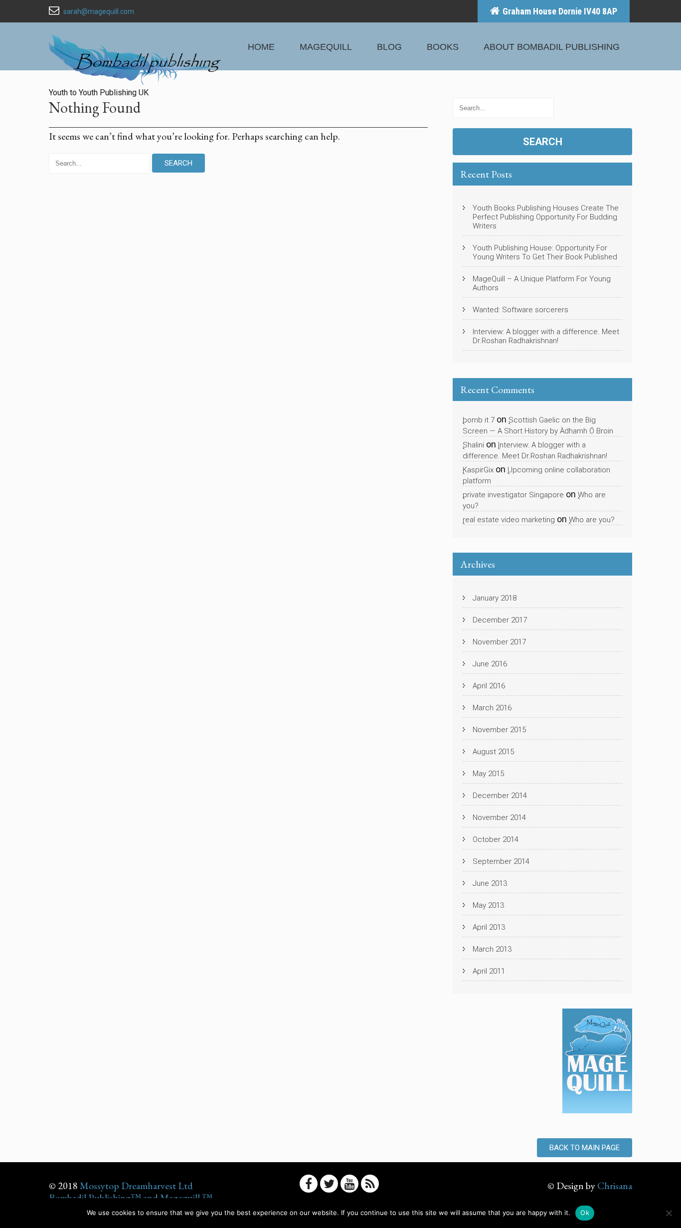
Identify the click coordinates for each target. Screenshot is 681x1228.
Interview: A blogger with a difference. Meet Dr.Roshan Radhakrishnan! (546, 336)
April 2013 (489, 927)
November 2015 (499, 729)
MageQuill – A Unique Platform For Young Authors (542, 283)
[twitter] (329, 1184)
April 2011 (489, 971)
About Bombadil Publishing (552, 47)
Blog (389, 47)
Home (261, 47)
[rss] (370, 1184)
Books (443, 47)
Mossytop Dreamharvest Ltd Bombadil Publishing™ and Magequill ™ (130, 1191)
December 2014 (500, 795)
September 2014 (501, 861)
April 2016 (489, 685)
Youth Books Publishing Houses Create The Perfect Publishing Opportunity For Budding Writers (546, 217)
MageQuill (326, 47)
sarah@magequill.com (98, 11)
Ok (584, 1213)
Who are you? (592, 519)
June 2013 (490, 883)
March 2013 (492, 949)
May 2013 (488, 905)
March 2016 (492, 707)
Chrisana (614, 1185)
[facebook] (309, 1184)
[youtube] (349, 1184)
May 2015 (488, 773)
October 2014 (495, 839)
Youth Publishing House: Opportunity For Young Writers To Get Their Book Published (545, 252)
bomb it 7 (479, 419)
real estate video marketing (509, 519)
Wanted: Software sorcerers (520, 309)
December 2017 (500, 619)
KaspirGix (478, 469)
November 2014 (499, 817)
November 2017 (499, 641)
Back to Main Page (584, 1147)
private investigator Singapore (513, 494)
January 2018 (494, 598)
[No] (669, 1213)
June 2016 (490, 663)
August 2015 (493, 751)
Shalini (473, 444)
